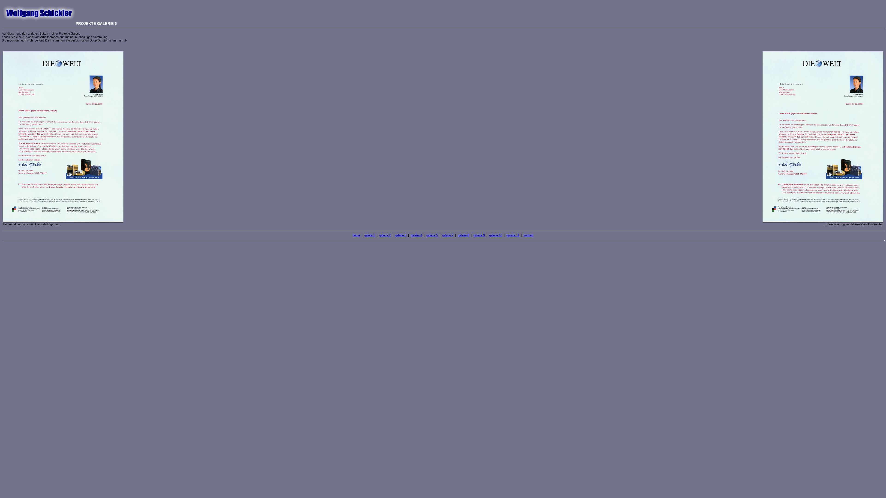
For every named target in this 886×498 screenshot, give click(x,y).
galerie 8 (463, 235)
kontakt (528, 235)
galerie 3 (400, 235)
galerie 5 (432, 235)
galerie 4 (416, 235)
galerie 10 (495, 235)
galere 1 (369, 235)
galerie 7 (447, 235)
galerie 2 (385, 235)
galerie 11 (512, 235)
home (356, 235)
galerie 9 (479, 235)
